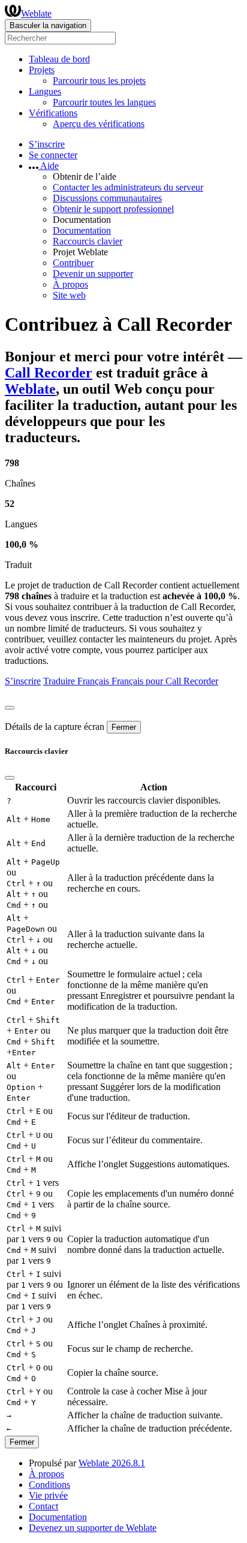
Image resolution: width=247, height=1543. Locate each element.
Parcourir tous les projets (99, 81)
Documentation (82, 230)
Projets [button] (42, 70)
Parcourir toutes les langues (104, 102)
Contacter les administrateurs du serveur (128, 187)
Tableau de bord (59, 59)
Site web (69, 295)
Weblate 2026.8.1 (112, 1463)
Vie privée (48, 1495)
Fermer (124, 727)
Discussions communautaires (107, 198)
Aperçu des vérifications (98, 124)
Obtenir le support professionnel (113, 209)
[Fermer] (9, 707)
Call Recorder (48, 373)
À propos (70, 284)
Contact (43, 1506)
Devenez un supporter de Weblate (92, 1528)
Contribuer (73, 263)
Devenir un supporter (93, 273)
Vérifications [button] (53, 113)
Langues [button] (45, 91)
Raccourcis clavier (87, 241)
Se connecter (53, 155)
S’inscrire (47, 144)
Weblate (36, 13)
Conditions (49, 1484)
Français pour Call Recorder (165, 681)
